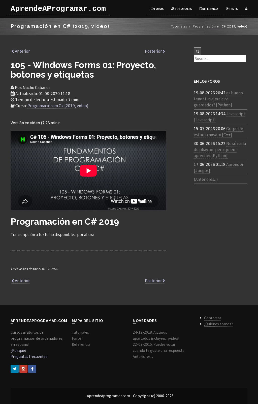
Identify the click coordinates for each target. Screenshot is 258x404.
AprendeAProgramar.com (58, 9)
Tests (233, 9)
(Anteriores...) (206, 179)
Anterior (22, 51)
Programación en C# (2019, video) (57, 105)
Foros (159, 9)
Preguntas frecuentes (29, 356)
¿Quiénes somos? (218, 324)
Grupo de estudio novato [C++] (218, 131)
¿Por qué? (18, 350)
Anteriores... (143, 356)
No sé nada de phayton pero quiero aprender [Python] (220, 149)
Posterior (154, 51)
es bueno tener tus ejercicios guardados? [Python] (218, 99)
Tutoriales (183, 9)
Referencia (210, 9)
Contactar (212, 317)
